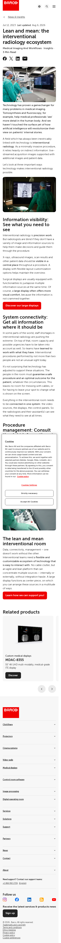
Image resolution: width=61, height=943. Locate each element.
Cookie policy (23, 477)
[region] (29, 471)
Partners (6, 839)
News (5, 850)
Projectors (8, 736)
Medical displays (10, 768)
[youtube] (54, 900)
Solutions (7, 819)
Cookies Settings (29, 485)
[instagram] (5, 900)
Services (6, 811)
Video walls (8, 760)
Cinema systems (10, 748)
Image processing (11, 791)
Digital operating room (13, 799)
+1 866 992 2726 (14, 883)
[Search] (46, 6)
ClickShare (8, 724)
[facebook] (5, 59)
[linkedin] (18, 59)
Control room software (13, 780)
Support (6, 827)
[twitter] (11, 59)
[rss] (42, 900)
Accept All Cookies (29, 502)
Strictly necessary (29, 493)
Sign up (10, 913)
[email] (24, 59)
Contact (6, 858)
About (5, 870)
